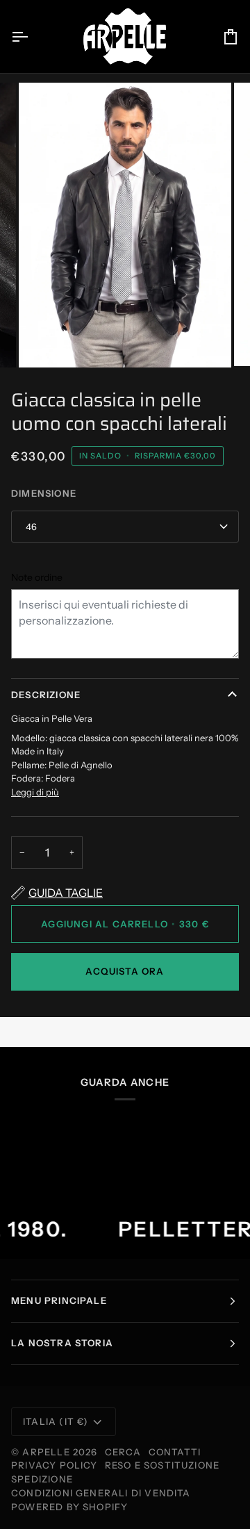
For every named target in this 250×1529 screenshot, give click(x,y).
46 (31, 526)
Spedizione (42, 1479)
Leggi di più (35, 791)
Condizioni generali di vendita (101, 1492)
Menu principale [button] (59, 1300)
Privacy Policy (54, 1465)
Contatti (175, 1451)
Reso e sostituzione (162, 1465)
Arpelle (45, 1451)
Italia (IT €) (55, 1421)
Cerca (123, 1451)
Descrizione (46, 694)
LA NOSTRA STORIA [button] (62, 1342)
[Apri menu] (32, 36)
